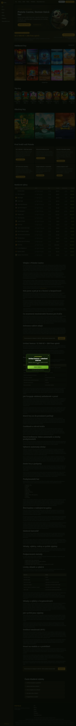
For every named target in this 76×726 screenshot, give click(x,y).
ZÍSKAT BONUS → (38, 367)
